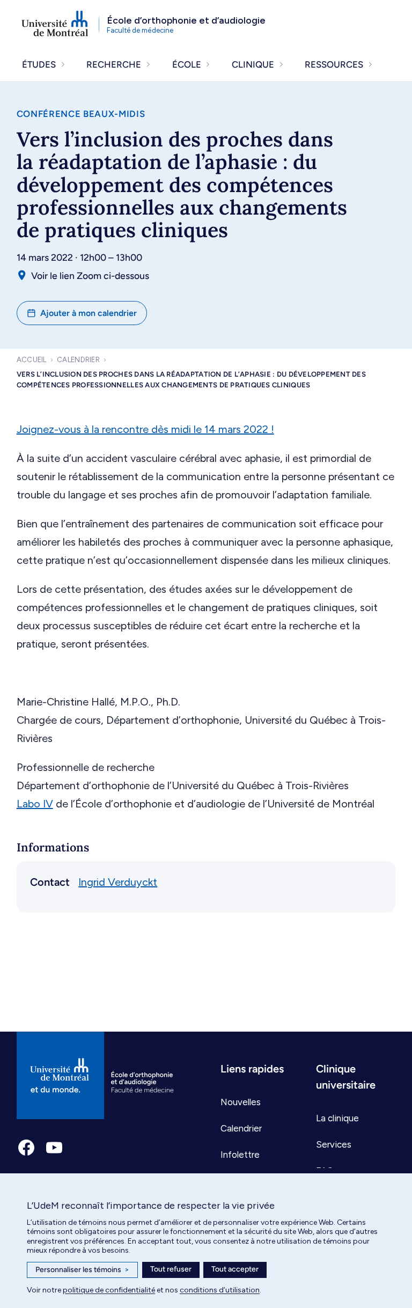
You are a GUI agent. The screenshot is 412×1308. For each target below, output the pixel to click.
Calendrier (78, 360)
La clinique (337, 1118)
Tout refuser (171, 1269)
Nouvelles (240, 1102)
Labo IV (35, 803)
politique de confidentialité (109, 1290)
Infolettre (240, 1154)
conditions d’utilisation (220, 1290)
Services (333, 1144)
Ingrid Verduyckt (117, 882)
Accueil (32, 360)
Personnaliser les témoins (82, 1269)
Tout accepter (235, 1269)
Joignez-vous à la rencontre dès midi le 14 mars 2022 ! (145, 429)
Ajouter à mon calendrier (88, 313)
